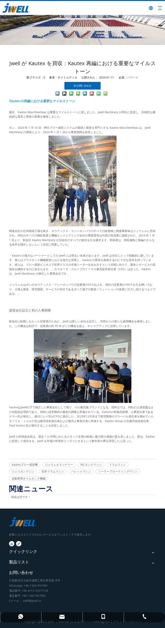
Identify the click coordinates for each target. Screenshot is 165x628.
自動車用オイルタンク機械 (28, 478)
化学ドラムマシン (52, 471)
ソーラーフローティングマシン (118, 471)
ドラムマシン (117, 464)
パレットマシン (81, 471)
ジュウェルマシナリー (59, 464)
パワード (132, 77)
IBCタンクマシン (91, 464)
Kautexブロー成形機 (25, 464)
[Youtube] (11, 543)
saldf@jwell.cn (32, 601)
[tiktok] (18, 543)
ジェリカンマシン (23, 471)
